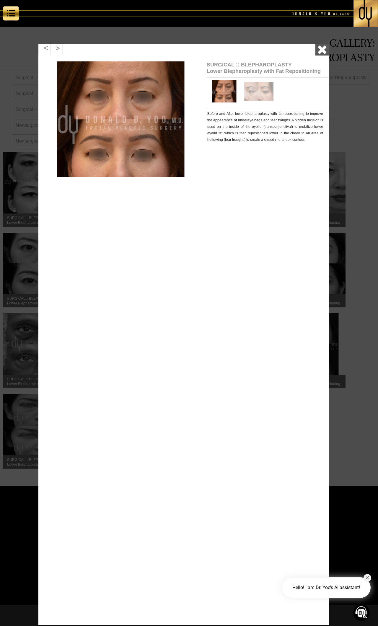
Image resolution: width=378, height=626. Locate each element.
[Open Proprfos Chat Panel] (361, 613)
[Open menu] (11, 14)
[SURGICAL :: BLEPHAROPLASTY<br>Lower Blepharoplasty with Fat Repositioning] (223, 91)
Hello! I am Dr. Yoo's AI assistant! (326, 587)
